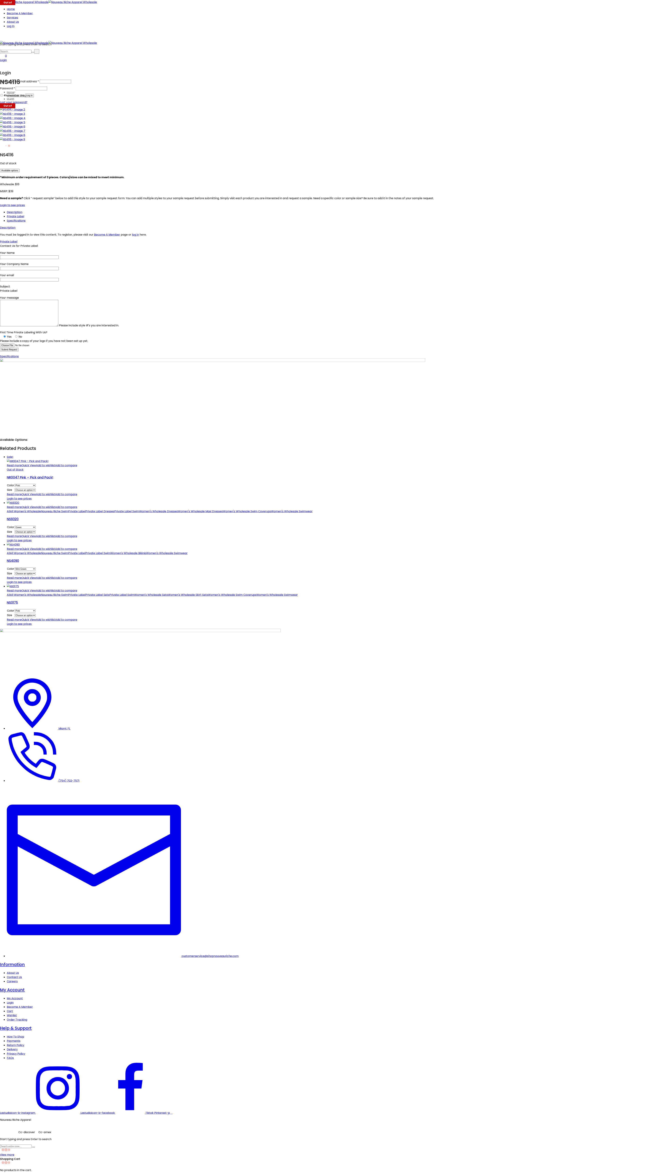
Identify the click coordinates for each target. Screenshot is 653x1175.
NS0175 (12, 602)
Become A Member (107, 235)
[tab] (330, 212)
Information (12, 964)
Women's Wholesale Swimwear (292, 511)
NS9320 (13, 519)
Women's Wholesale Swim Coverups (247, 511)
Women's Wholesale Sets (151, 595)
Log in (29, 95)
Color (10, 485)
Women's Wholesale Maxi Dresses (200, 511)
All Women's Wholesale (25, 511)
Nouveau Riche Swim (54, 511)
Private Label (15, 216)
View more (7, 1155)
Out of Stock (15, 470)
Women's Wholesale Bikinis (128, 553)
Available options (9, 170)
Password (7, 88)
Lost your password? (13, 102)
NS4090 (13, 561)
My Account (12, 990)
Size (9, 490)
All (8, 511)
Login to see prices (12, 205)
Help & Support (16, 1028)
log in (135, 235)
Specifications (16, 221)
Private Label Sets (97, 595)
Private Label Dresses (100, 511)
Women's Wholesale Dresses (158, 511)
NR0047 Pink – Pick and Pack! (30, 477)
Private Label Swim (126, 511)
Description (14, 212)
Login (3, 60)
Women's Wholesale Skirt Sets (188, 595)
